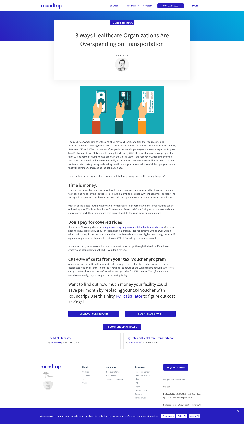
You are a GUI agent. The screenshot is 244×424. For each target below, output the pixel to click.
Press (84, 383)
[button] (119, 5)
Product (85, 372)
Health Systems (113, 372)
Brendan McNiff (135, 342)
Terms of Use (140, 397)
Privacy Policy (141, 390)
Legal (137, 386)
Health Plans (111, 375)
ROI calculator (129, 296)
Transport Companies (115, 379)
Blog (137, 379)
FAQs (137, 383)
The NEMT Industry (59, 338)
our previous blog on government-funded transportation (133, 227)
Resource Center (142, 372)
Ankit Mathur (56, 342)
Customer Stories (142, 375)
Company (86, 375)
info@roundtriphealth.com (174, 379)
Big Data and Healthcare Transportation (150, 338)
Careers (85, 379)
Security (138, 394)
